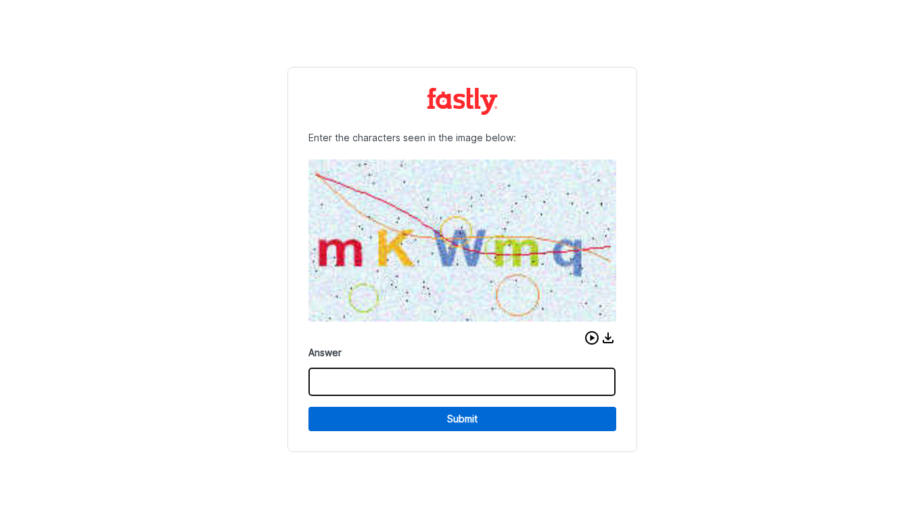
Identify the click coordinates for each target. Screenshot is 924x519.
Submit (462, 418)
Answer (325, 352)
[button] (592, 338)
